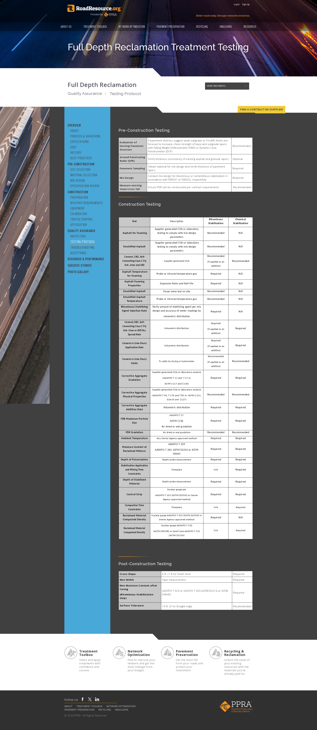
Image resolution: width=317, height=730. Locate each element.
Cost (73, 147)
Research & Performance (86, 259)
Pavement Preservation (171, 27)
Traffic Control (81, 219)
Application (78, 224)
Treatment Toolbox (95, 27)
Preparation (79, 197)
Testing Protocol (82, 241)
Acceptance (78, 253)
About (74, 131)
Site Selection (80, 169)
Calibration (78, 214)
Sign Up (246, 4)
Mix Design (77, 180)
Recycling (202, 27)
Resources (250, 27)
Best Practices (81, 158)
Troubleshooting (82, 247)
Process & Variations (85, 136)
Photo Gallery (78, 272)
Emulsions (226, 27)
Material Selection (83, 175)
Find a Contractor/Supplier (261, 109)
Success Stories (80, 265)
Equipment (77, 208)
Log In (237, 4)
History (75, 152)
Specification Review (84, 186)
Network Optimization (132, 27)
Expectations (79, 141)
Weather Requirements (86, 203)
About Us (66, 27)
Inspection (78, 236)
